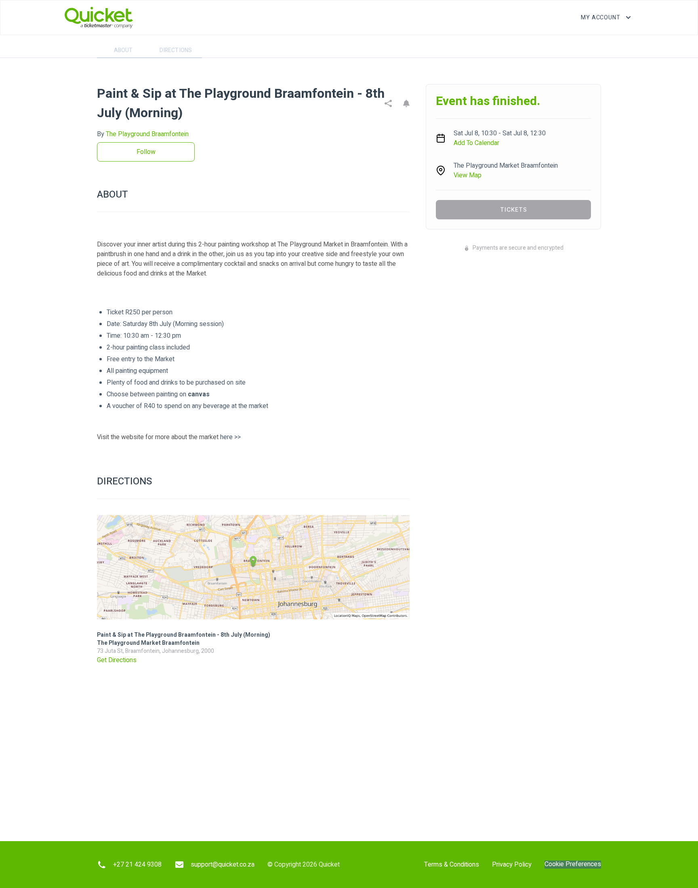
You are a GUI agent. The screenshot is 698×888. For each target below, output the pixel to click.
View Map (467, 175)
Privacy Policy (512, 864)
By (143, 134)
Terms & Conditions (451, 864)
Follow (146, 152)
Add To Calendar (476, 143)
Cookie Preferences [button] (573, 864)
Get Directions (117, 660)
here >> (230, 437)
